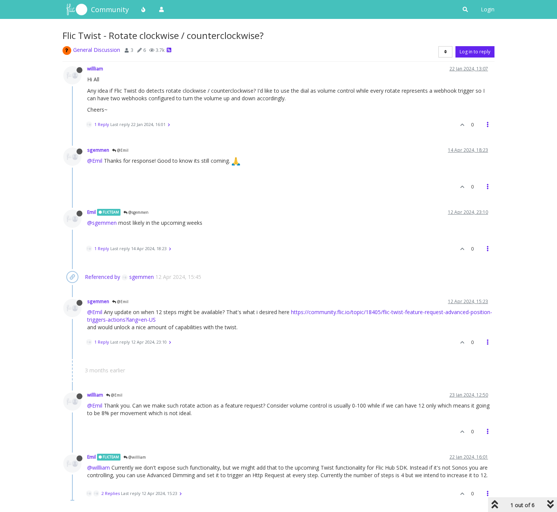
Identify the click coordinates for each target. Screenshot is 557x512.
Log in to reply (475, 51)
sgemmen (98, 150)
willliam (95, 68)
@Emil (122, 150)
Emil (91, 212)
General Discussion (96, 49)
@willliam (136, 457)
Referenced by (102, 276)
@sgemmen (138, 212)
